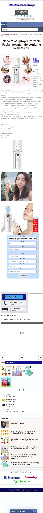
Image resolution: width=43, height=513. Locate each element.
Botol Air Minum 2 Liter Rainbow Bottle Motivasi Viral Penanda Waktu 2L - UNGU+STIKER (23, 456)
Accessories (21, 319)
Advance (27, 319)
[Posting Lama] (40, 357)
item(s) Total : (21, 12)
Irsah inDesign (33, 490)
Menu (4, 24)
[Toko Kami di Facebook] (12, 16)
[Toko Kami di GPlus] (18, 16)
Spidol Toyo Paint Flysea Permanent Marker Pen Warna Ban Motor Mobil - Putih (25, 448)
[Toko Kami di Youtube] (31, 16)
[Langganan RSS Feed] (21, 16)
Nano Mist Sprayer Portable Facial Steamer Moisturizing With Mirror (21, 44)
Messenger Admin (18, 511)
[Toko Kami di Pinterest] (24, 16)
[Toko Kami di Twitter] (15, 16)
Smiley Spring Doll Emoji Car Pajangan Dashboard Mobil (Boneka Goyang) (23, 432)
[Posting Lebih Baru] (3, 357)
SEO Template (16, 490)
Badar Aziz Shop (21, 5)
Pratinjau (23, 275)
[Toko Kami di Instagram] (27, 16)
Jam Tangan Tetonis (17, 423)
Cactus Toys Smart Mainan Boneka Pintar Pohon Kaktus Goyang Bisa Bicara (24, 440)
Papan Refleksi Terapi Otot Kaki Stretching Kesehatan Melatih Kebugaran (25, 463)
